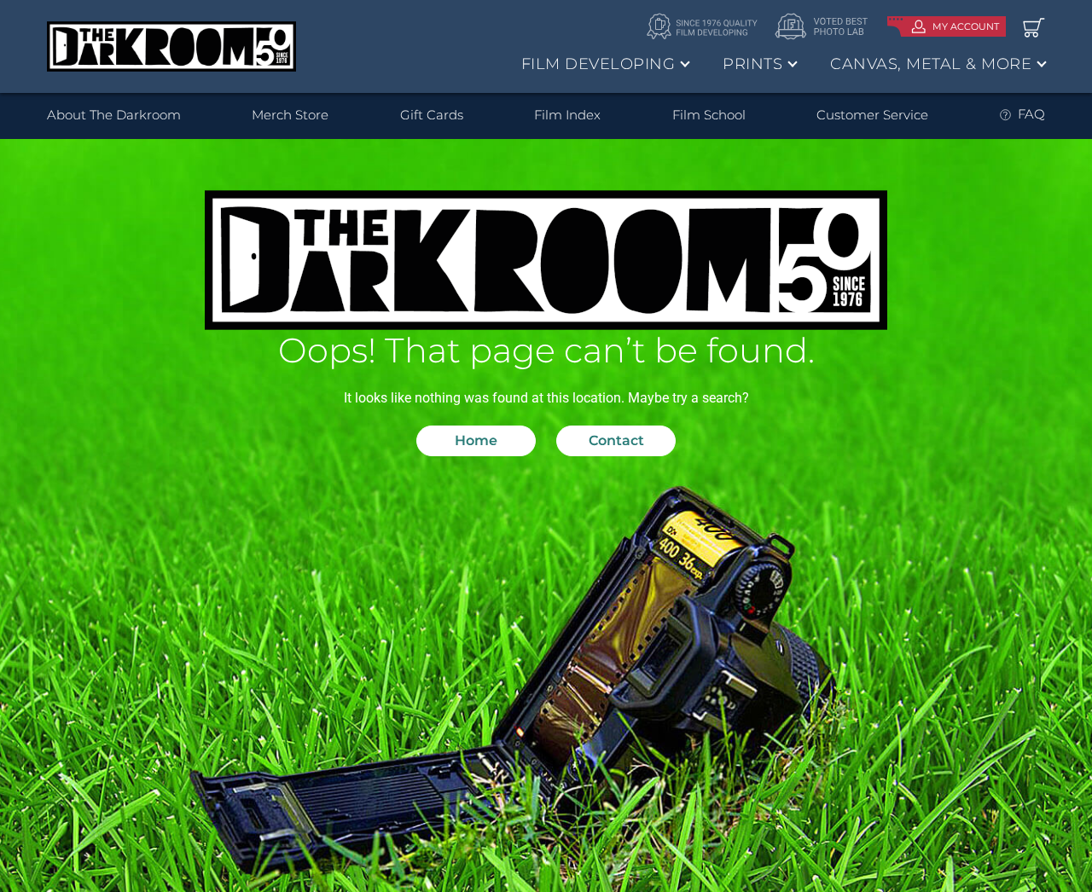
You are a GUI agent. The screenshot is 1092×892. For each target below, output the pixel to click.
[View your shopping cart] (1034, 27)
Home (476, 440)
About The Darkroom (114, 115)
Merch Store (290, 115)
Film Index (567, 115)
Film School (709, 115)
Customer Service (872, 115)
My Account (965, 26)
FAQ (1031, 114)
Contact (616, 440)
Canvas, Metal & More (930, 64)
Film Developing (598, 64)
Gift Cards (431, 115)
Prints (752, 64)
